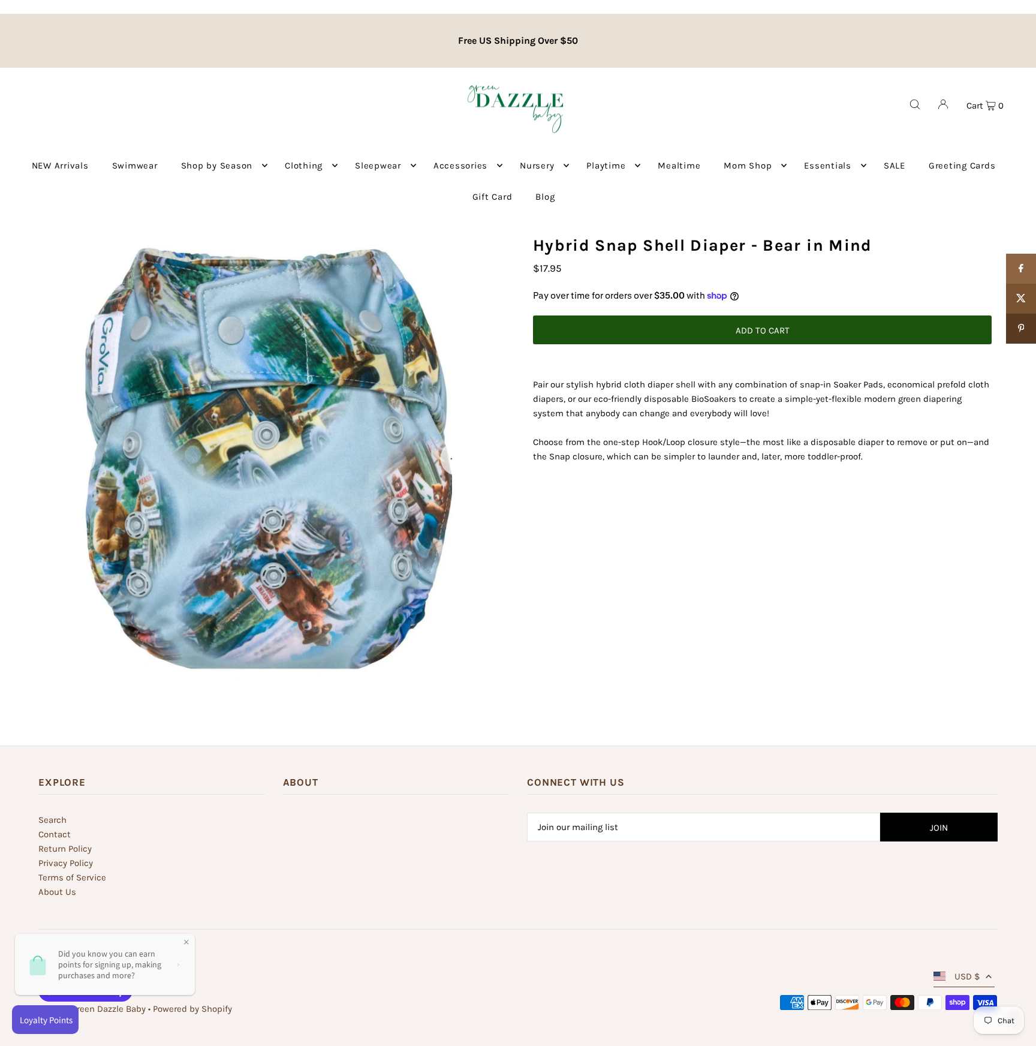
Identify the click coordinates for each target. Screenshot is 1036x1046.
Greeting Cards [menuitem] (962, 165)
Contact (54, 834)
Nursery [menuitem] (537, 165)
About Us (57, 891)
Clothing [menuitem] (304, 165)
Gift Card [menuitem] (492, 196)
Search (52, 819)
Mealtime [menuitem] (679, 165)
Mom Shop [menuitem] (748, 165)
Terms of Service (72, 877)
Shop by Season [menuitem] (217, 165)
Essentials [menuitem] (827, 165)
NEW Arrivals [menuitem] (60, 165)
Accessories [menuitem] (460, 165)
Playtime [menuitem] (605, 165)
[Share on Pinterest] (1021, 329)
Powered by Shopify (192, 1008)
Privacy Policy (65, 863)
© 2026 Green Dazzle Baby (92, 1008)
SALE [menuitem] (894, 165)
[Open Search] (915, 104)
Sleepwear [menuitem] (378, 165)
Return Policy (65, 848)
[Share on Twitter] (1021, 299)
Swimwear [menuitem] (135, 165)
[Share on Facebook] (1021, 269)
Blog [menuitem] (545, 196)
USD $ (967, 976)
